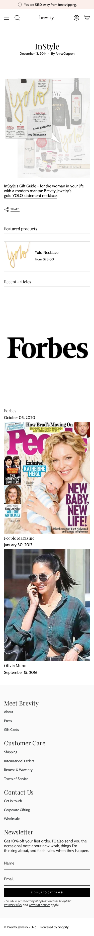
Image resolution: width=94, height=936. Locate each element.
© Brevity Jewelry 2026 (20, 927)
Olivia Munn (15, 665)
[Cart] (87, 18)
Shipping (10, 752)
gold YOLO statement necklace (30, 195)
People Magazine (19, 538)
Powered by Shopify (54, 927)
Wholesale (12, 818)
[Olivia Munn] (47, 605)
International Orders (19, 761)
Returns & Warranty (18, 769)
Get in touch (13, 801)
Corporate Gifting (17, 810)
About (8, 711)
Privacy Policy (13, 905)
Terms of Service (16, 778)
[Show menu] (7, 18)
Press (8, 720)
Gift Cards (11, 729)
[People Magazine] (47, 478)
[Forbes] (47, 350)
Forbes (10, 410)
